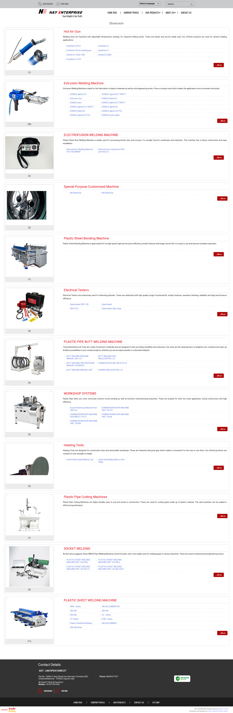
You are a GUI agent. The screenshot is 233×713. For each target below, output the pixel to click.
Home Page (112, 12)
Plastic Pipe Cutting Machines (85, 497)
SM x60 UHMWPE (109, 623)
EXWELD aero (76, 103)
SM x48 (105, 611)
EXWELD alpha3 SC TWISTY (82, 107)
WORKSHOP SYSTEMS (80, 393)
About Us (170, 12)
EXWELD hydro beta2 (111, 115)
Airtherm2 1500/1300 (76, 55)
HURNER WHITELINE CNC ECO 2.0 (112, 363)
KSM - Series (107, 619)
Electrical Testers (76, 290)
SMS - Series (75, 606)
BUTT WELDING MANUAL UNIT (79, 370)
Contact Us (186, 12)
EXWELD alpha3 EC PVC (80, 115)
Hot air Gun (72, 31)
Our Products (152, 12)
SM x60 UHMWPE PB (111, 606)
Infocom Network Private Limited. (218, 711)
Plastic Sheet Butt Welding (81, 623)
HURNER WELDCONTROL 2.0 (110, 370)
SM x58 (73, 615)
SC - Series (106, 615)
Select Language (147, 3)
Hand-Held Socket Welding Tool (80, 460)
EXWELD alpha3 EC (110, 107)
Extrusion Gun (76, 98)
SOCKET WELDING (77, 548)
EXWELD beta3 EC (77, 111)
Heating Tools (74, 445)
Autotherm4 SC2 (74, 46)
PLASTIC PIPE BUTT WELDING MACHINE (93, 342)
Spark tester (107, 304)
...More (219, 65)
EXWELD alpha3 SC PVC (112, 111)
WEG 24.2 (74, 308)
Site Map (156, 702)
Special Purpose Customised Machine (91, 187)
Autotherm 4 (103, 50)
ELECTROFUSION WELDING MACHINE (91, 135)
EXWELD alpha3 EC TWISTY (113, 103)
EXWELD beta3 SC (109, 98)
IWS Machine (75, 193)
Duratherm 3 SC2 (74, 59)
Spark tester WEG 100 (79, 304)
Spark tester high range (111, 308)
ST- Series (74, 619)
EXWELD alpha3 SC (78, 94)
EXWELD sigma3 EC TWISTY (114, 94)
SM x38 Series (76, 627)
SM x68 (73, 611)
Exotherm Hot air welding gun (79, 50)
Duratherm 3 (103, 46)
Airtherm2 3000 (104, 55)
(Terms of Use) (223, 709)
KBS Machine (107, 193)
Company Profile (131, 12)
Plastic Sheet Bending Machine (86, 238)
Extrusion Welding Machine (84, 83)
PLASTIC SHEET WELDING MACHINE (90, 600)
